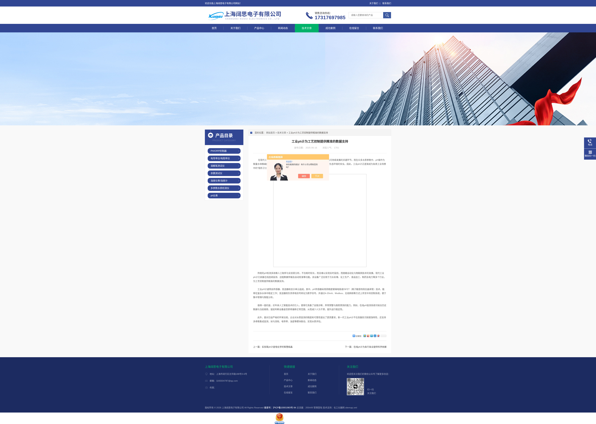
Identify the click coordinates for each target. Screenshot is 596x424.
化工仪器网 (339, 407)
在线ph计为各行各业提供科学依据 (370, 347)
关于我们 (373, 3)
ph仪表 (214, 195)
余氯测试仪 (216, 173)
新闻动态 (283, 28)
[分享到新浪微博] (368, 336)
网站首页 (270, 132)
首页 (214, 28)
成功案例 (330, 28)
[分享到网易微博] (378, 336)
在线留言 (354, 28)
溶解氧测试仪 (218, 165)
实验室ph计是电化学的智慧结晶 (277, 347)
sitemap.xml (351, 407)
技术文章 (307, 28)
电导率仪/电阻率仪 (220, 158)
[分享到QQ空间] (364, 336)
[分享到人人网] (375, 336)
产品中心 (259, 28)
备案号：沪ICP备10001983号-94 (280, 407)
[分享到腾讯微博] (371, 336)
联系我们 (386, 3)
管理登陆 (318, 407)
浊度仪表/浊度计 (219, 180)
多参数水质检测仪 (220, 188)
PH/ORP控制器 (219, 151)
